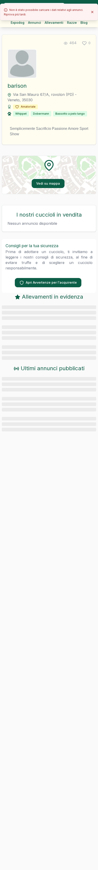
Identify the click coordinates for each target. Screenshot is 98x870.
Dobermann (41, 113)
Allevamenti (54, 22)
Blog (84, 22)
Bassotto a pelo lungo (70, 113)
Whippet (21, 113)
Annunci (34, 22)
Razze (72, 22)
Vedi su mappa (48, 183)
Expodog (17, 22)
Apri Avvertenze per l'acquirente (51, 282)
